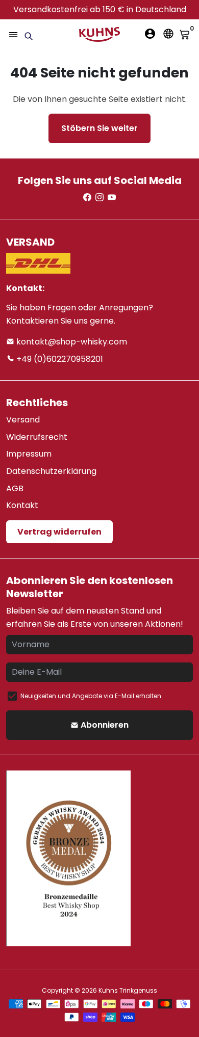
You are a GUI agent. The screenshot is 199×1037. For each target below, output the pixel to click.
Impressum (29, 454)
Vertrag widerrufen (59, 532)
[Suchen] (28, 36)
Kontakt (22, 505)
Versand (23, 420)
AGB (14, 488)
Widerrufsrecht (36, 437)
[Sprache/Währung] (168, 33)
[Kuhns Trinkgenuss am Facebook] (87, 197)
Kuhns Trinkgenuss (127, 990)
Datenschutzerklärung (51, 471)
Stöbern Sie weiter (99, 128)
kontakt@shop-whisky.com (70, 342)
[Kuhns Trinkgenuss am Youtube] (112, 197)
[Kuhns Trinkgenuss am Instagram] (99, 197)
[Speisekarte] (13, 34)
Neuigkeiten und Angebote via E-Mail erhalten (90, 696)
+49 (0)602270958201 (58, 359)
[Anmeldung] (150, 33)
